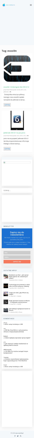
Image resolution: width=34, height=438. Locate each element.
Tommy (6, 357)
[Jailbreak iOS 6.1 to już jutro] (17, 120)
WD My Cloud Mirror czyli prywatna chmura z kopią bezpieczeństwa (16, 331)
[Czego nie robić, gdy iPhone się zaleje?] (6, 294)
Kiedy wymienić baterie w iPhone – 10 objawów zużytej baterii (19, 301)
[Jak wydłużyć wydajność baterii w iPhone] (6, 310)
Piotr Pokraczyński (11, 90)
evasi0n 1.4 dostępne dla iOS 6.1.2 (16, 87)
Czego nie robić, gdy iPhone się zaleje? (18, 293)
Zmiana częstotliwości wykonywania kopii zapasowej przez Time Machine (16, 360)
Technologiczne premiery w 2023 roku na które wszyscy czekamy (19, 285)
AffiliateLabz (8, 350)
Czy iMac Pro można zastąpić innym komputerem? (16, 352)
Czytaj (7, 105)
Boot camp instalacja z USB (14, 324)
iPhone (20, 312)
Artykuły (20, 280)
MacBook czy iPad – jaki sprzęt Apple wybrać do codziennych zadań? (18, 276)
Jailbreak (6, 92)
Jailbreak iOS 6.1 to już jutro (14, 133)
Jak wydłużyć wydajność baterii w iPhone (19, 309)
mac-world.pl (19, 433)
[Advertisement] (17, 28)
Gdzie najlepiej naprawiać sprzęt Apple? (17, 338)
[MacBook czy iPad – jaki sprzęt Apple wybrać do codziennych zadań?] (6, 276)
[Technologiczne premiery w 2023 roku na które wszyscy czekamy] (6, 286)
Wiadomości (21, 288)
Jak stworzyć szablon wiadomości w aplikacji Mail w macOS (16, 344)
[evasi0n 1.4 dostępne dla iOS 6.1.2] (17, 68)
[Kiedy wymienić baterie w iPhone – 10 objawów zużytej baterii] (6, 302)
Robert (6, 336)
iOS (25, 90)
